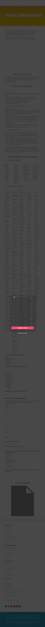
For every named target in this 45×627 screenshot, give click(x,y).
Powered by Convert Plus (22, 333)
